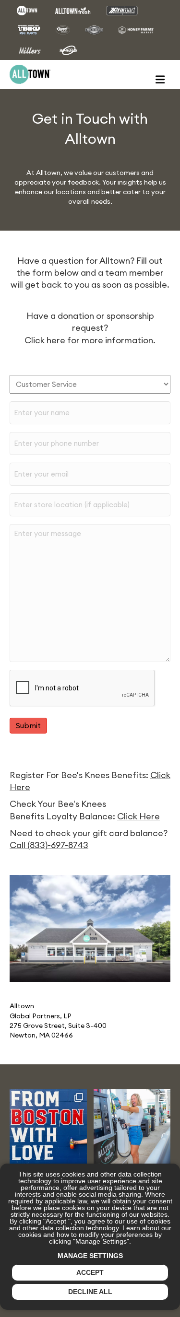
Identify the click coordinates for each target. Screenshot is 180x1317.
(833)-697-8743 (57, 845)
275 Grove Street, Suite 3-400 (58, 1025)
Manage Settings (90, 1255)
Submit (28, 725)
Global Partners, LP (41, 1016)
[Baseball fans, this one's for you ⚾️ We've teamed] (48, 1127)
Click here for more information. (90, 340)
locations (71, 191)
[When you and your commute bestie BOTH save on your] (132, 1127)
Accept (90, 1272)
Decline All (90, 1291)
